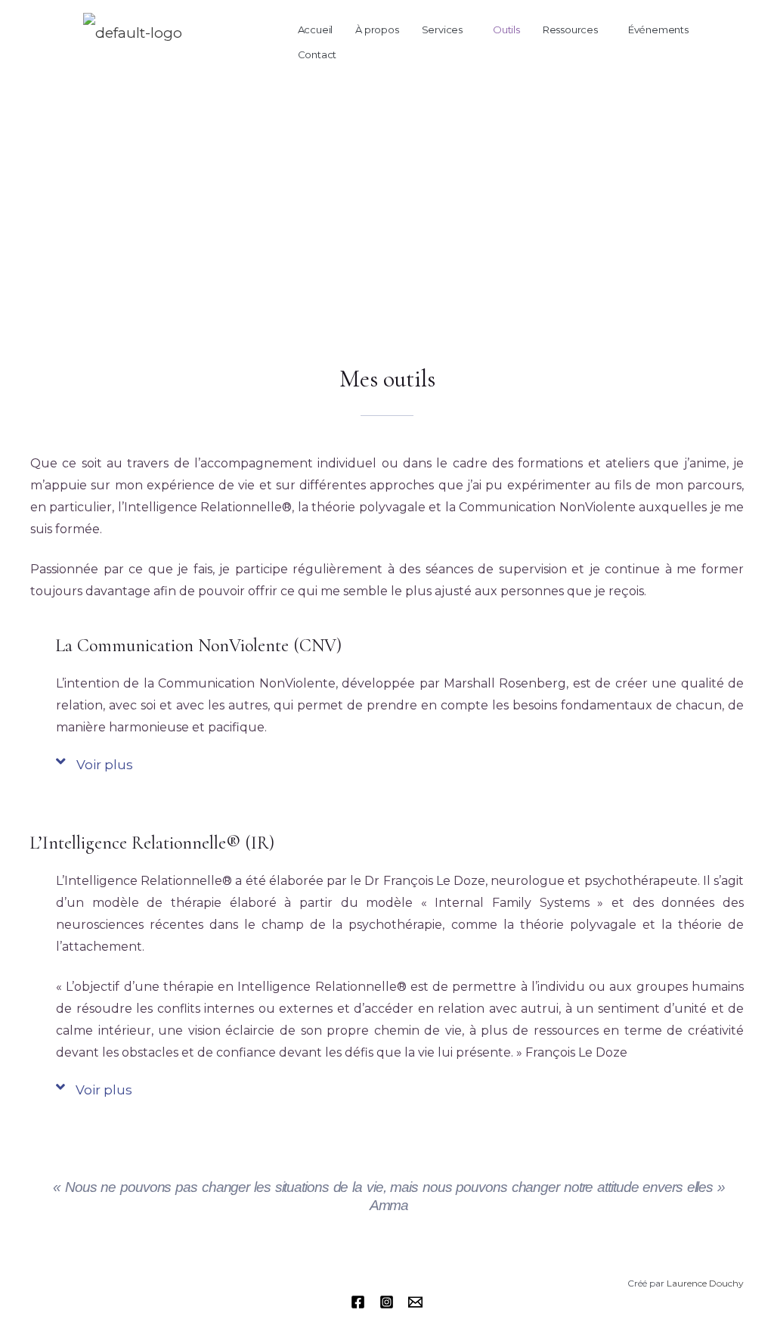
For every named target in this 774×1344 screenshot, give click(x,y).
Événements (658, 29)
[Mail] (415, 1302)
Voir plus (104, 764)
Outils (506, 29)
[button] (445, 29)
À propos (376, 29)
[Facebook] (358, 1302)
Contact (317, 54)
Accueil (315, 29)
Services (442, 29)
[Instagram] (386, 1302)
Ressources (570, 29)
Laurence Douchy (705, 1283)
